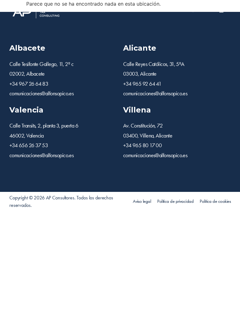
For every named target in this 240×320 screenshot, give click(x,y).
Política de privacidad (175, 201)
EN (183, 10)
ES (191, 10)
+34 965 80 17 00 (142, 145)
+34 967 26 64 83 (28, 83)
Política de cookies (215, 201)
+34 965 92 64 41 (142, 83)
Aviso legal (142, 201)
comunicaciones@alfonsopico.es (41, 93)
